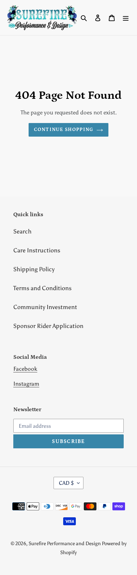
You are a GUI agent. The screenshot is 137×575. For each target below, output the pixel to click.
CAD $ (66, 483)
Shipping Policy (34, 269)
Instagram (26, 383)
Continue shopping (63, 129)
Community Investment (45, 307)
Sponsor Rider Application (48, 326)
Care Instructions (36, 250)
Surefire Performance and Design (65, 543)
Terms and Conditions (42, 288)
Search (22, 231)
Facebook (25, 368)
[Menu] (126, 18)
